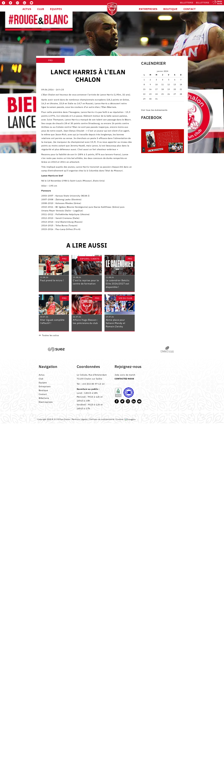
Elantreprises (45, 402)
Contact (43, 394)
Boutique (43, 390)
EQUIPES (56, 9)
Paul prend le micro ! (52, 280)
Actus (42, 374)
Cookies (120, 419)
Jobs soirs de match (125, 374)
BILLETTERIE (202, 2)
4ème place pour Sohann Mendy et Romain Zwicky (115, 323)
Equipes (43, 382)
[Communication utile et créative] (130, 419)
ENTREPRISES (148, 9)
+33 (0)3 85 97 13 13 (93, 384)
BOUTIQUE (170, 9)
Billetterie (186, 2)
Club (41, 378)
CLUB (40, 9)
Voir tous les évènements (154, 110)
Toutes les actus (50, 335)
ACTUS (26, 9)
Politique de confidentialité (101, 419)
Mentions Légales (80, 419)
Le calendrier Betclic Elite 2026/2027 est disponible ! (118, 283)
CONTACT (189, 9)
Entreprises (45, 386)
